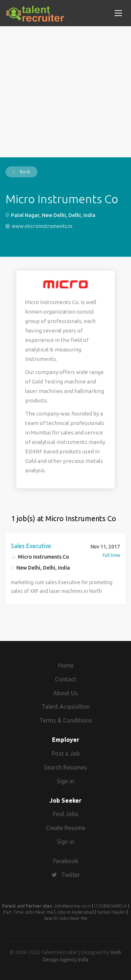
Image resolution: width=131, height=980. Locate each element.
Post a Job (66, 753)
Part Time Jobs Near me (28, 912)
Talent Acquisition (65, 706)
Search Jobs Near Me (65, 918)
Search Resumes (65, 767)
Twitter (70, 874)
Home (66, 665)
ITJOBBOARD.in (110, 906)
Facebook (65, 861)
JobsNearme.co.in (72, 906)
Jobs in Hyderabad (75, 912)
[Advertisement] (65, 91)
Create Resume (65, 827)
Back (24, 171)
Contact (65, 679)
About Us (65, 693)
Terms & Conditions (65, 720)
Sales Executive (31, 546)
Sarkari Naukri (111, 912)
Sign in (65, 781)
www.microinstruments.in (42, 226)
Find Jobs (65, 814)
